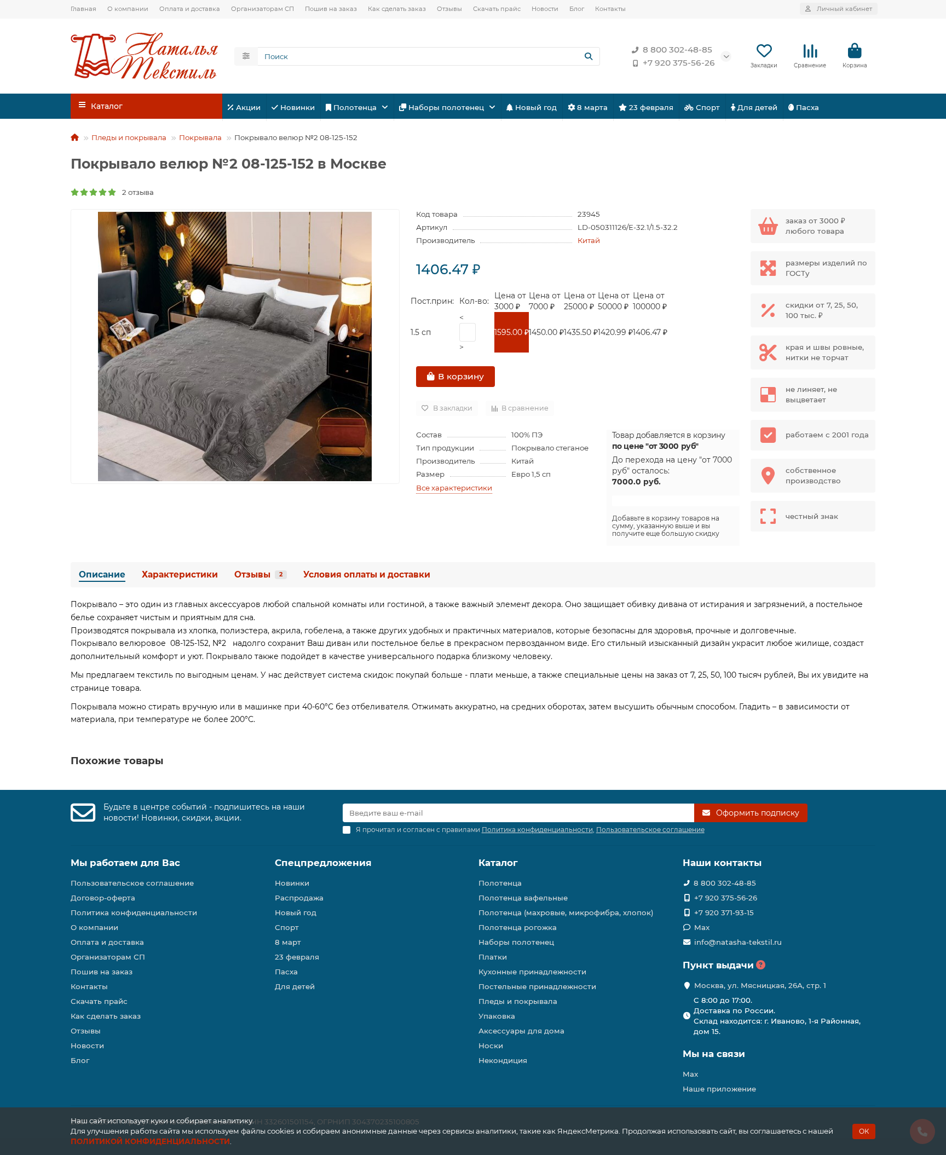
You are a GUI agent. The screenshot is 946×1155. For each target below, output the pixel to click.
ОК (864, 1131)
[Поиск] (588, 56)
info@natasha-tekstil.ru (738, 942)
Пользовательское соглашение (132, 883)
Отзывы (449, 9)
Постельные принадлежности (537, 986)
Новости (545, 9)
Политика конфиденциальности (134, 912)
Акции (247, 107)
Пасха (806, 107)
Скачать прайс (497, 9)
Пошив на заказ (331, 9)
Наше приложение (719, 1088)
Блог (576, 9)
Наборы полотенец (446, 107)
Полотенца (355, 107)
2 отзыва (135, 192)
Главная (83, 9)
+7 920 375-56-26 (679, 62)
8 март (288, 942)
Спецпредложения (323, 862)
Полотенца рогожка (517, 927)
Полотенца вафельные (523, 897)
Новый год (535, 107)
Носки (490, 1045)
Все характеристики (454, 487)
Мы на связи (714, 1053)
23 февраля (650, 107)
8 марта (591, 107)
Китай (589, 240)
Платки (492, 956)
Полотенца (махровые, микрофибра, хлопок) (566, 912)
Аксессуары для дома (521, 1030)
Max (702, 927)
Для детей (756, 107)
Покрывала (200, 137)
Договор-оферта (103, 897)
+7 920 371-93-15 (724, 912)
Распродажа (299, 897)
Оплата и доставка (189, 9)
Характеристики (180, 574)
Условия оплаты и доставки (366, 574)
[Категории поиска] (246, 56)
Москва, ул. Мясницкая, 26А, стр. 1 (760, 985)
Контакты (610, 9)
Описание (102, 574)
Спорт (707, 107)
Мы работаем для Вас (125, 862)
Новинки (296, 107)
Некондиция (502, 1060)
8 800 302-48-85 (677, 49)
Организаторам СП (262, 9)
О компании (127, 9)
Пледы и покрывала (128, 137)
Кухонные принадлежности (532, 971)
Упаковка (496, 1016)
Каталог (498, 862)
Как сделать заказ (397, 9)
